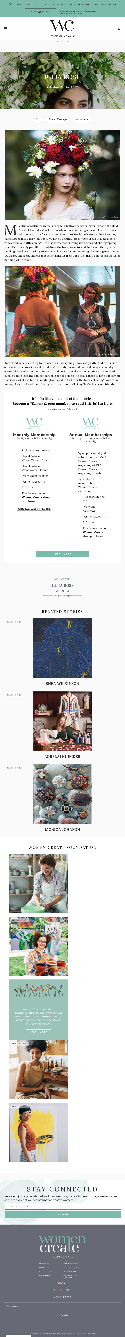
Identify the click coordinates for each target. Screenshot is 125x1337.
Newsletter (22, 4)
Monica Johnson (62, 829)
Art (37, 119)
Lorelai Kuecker (62, 756)
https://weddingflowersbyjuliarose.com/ (62, 595)
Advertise (44, 1267)
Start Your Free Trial (40, 12)
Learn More (62, 554)
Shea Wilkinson (62, 683)
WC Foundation (105, 4)
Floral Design (58, 119)
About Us (44, 1263)
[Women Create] (62, 1244)
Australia (82, 119)
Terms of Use (70, 1271)
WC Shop (40, 4)
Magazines (58, 4)
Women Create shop (36, 497)
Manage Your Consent (70, 1276)
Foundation (45, 1275)
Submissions (70, 1263)
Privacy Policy (71, 1267)
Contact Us (45, 1271)
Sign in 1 (72, 409)
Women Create (80, 4)
